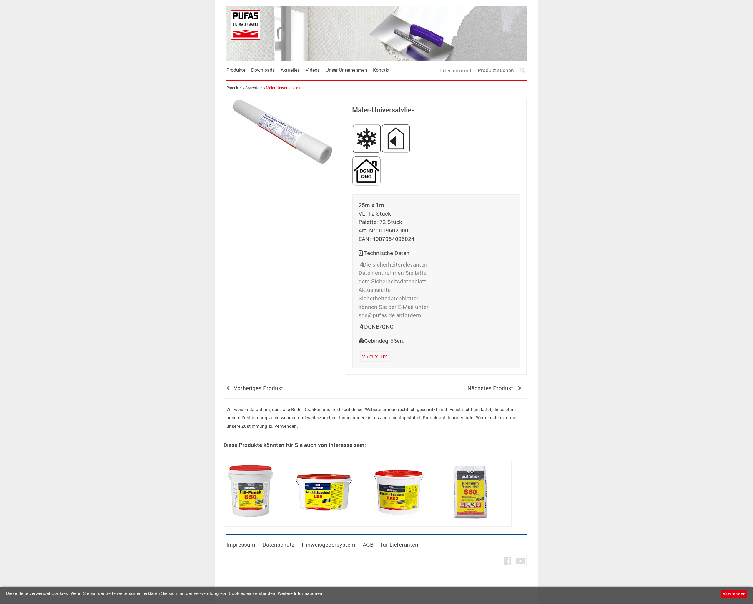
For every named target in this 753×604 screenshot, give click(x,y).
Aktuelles (290, 70)
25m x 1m (375, 356)
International (455, 70)
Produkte (235, 70)
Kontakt (381, 70)
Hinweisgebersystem (328, 544)
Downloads (263, 70)
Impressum (240, 544)
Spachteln (253, 87)
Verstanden (734, 594)
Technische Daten (386, 253)
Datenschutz (278, 544)
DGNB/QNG (379, 326)
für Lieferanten (399, 544)
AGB (368, 544)
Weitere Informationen (300, 593)
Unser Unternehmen (346, 70)
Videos (313, 70)
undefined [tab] (281, 176)
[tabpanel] (281, 132)
